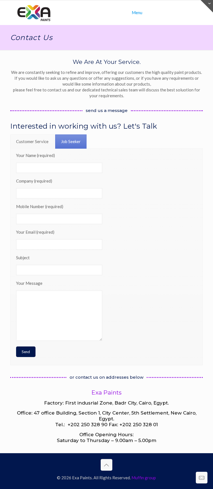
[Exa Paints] (34, 12)
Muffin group (143, 477)
